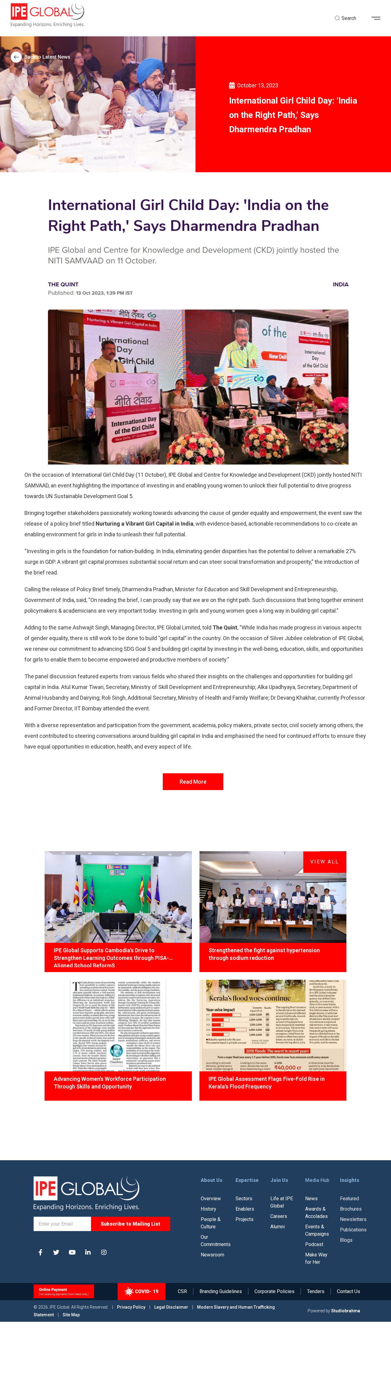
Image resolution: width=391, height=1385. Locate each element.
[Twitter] (56, 1252)
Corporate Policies (274, 1291)
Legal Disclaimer (171, 1307)
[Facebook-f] (40, 1252)
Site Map (71, 1314)
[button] (378, 18)
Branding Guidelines (220, 1291)
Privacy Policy (131, 1307)
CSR (182, 1291)
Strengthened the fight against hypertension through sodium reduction (264, 954)
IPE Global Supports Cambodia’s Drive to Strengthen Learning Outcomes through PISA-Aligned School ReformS (111, 957)
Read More (193, 781)
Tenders (315, 1291)
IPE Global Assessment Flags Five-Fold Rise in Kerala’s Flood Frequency (267, 1083)
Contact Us (348, 1291)
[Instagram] (104, 1252)
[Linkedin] (88, 1252)
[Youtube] (72, 1252)
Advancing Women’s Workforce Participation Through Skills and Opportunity (110, 1083)
